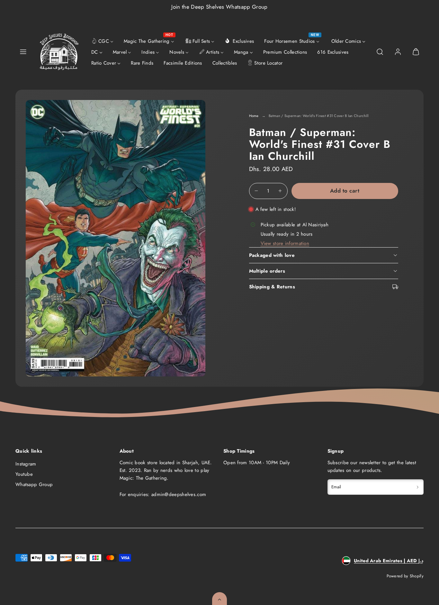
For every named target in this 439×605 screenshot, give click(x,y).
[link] (398, 51)
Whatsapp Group (34, 484)
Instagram (25, 463)
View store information (285, 243)
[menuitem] (102, 41)
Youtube (24, 474)
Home (254, 115)
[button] (23, 51)
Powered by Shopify (405, 576)
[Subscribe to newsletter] (418, 487)
